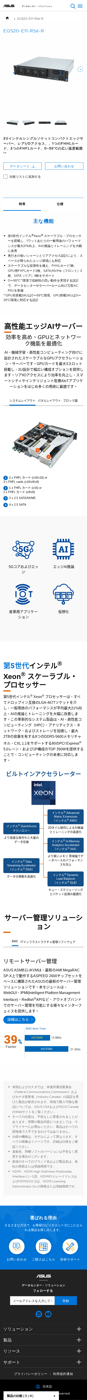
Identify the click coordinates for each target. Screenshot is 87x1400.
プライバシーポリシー (31, 1373)
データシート (20, 166)
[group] (12, 123)
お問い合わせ (64, 166)
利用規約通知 (63, 1373)
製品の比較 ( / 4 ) (20, 1396)
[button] (72, 6)
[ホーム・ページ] (8, 18)
